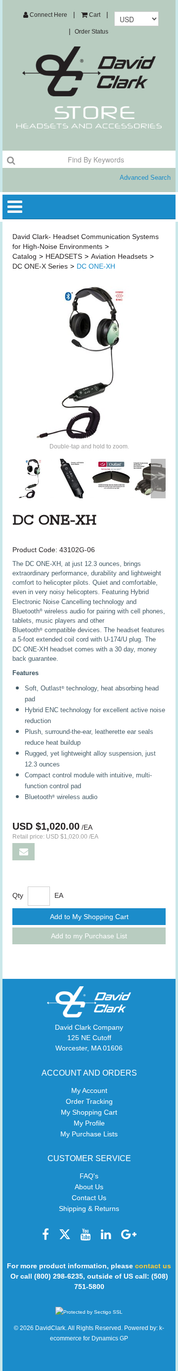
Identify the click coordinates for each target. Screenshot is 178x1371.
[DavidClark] (89, 71)
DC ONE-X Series (40, 266)
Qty (17, 895)
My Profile (89, 1123)
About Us (89, 1187)
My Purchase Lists (89, 1134)
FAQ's (89, 1176)
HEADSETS (63, 256)
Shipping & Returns (89, 1208)
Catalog (24, 256)
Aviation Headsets (119, 256)
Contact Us (89, 1198)
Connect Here (47, 14)
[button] (90, 14)
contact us (153, 1266)
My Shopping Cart (89, 1112)
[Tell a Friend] (23, 851)
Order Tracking (89, 1101)
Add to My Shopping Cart (89, 917)
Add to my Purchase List (89, 936)
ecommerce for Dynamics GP (89, 1338)
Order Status (91, 31)
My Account (89, 1090)
